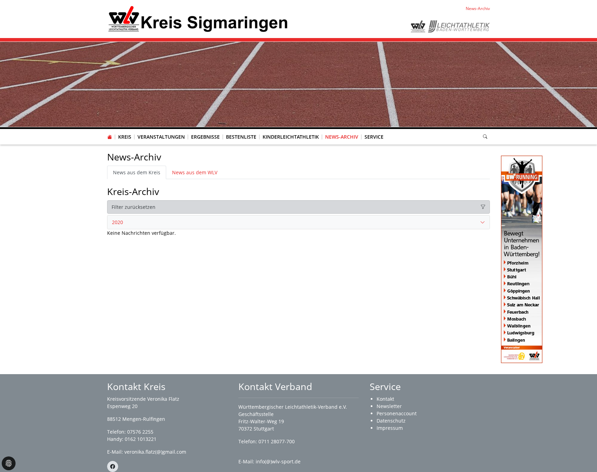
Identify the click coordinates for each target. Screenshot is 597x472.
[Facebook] (112, 466)
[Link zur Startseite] (197, 18)
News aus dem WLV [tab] (194, 172)
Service (373, 136)
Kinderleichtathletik (291, 136)
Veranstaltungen (161, 136)
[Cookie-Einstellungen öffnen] (9, 463)
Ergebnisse (205, 136)
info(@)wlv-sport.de (278, 461)
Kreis (124, 136)
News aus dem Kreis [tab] (136, 172)
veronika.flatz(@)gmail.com (155, 451)
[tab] (298, 222)
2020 (117, 222)
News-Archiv (341, 136)
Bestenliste (241, 136)
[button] (124, 130)
